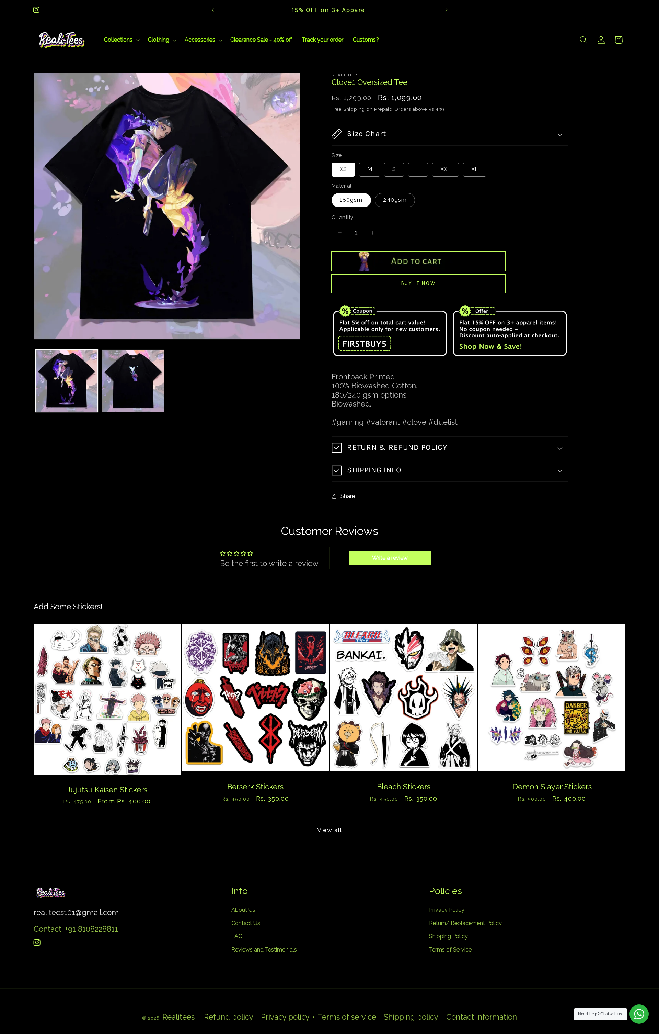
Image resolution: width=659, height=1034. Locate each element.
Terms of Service (450, 950)
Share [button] (347, 496)
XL (474, 169)
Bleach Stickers (403, 786)
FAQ (237, 936)
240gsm (395, 200)
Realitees (178, 1016)
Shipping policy (411, 1016)
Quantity (343, 217)
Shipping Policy (448, 936)
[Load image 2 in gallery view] (133, 380)
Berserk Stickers (255, 786)
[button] (121, 40)
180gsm (351, 200)
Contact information (481, 1016)
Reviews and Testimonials (264, 950)
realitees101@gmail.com (76, 912)
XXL (445, 169)
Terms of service (346, 1016)
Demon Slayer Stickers (552, 786)
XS (343, 169)
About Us (243, 910)
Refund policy (228, 1016)
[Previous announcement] (212, 10)
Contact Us (245, 923)
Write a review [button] (390, 558)
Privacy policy (285, 1016)
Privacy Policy (446, 910)
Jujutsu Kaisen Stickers (107, 789)
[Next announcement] (446, 10)
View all (329, 829)
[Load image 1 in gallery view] (66, 380)
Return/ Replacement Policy (465, 923)
